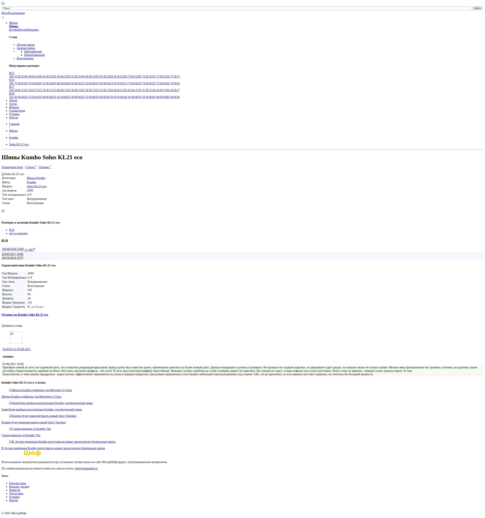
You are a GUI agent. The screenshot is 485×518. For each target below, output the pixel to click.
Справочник (17, 110)
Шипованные (33, 51)
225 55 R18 (30, 97)
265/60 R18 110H (13, 249)
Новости (14, 490)
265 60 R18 (158, 97)
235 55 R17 (144, 90)
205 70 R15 (130, 76)
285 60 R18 (172, 97)
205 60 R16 (59, 83)
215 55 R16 (87, 83)
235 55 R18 (87, 97)
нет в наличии (18, 233)
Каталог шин (17, 483)
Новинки (33, 29)
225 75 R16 (158, 83)
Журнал (14, 107)
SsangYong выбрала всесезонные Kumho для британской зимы (42, 409)
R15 (11, 73)
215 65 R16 (116, 83)
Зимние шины (26, 48)
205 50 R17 (16, 90)
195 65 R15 (101, 76)
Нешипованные (34, 55)
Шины (13, 22)
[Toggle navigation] (3, 17)
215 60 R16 (101, 83)
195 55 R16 (30, 83)
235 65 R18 (116, 97)
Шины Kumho (36, 178)
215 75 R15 (158, 76)
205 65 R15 (116, 76)
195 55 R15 (73, 76)
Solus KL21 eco (36, 186)
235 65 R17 (158, 90)
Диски (13, 100)
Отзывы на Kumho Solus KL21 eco (25, 314)
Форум (13, 117)
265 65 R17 (172, 90)
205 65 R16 (73, 83)
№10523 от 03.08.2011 (16, 349)
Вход (5, 13)
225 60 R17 (116, 90)
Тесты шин (16, 493)
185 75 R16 (16, 83)
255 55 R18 (144, 97)
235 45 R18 (59, 97)
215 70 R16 (130, 83)
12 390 (29, 249)
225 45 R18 (16, 97)
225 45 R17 (73, 90)
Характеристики (12, 167)
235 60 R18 (101, 97)
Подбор (14, 29)
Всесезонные (25, 58)
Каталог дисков (19, 486)
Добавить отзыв (12, 325)
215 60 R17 (59, 90)
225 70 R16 (144, 83)
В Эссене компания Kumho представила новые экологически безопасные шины (53, 448)
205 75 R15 (144, 76)
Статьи (30, 167)
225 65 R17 (130, 90)
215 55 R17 (45, 90)
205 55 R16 (45, 83)
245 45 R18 (130, 97)
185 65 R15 (45, 76)
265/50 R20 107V (12, 257)
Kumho (31, 182)
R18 (11, 93)
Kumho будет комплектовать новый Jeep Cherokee (34, 422)
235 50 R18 (73, 97)
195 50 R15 (59, 76)
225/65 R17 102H (12, 254)
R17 (11, 86)
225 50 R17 (87, 90)
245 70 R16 (172, 83)
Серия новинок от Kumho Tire (21, 435)
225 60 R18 (45, 97)
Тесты (23, 29)
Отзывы (14, 114)
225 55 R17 (101, 90)
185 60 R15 (30, 76)
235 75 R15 (172, 76)
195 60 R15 (87, 76)
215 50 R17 (30, 90)
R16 (11, 80)
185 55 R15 (16, 76)
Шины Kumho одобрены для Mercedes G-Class (31, 396)
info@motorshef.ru (86, 468)
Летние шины (26, 44)
